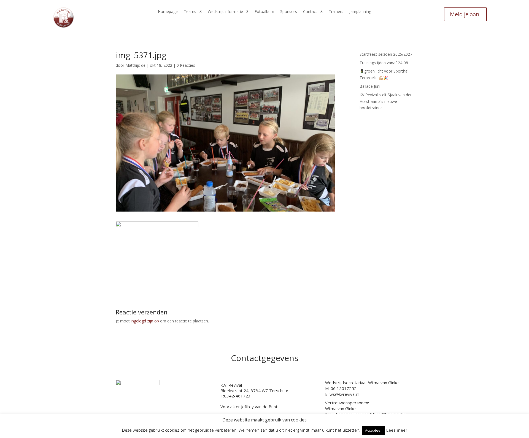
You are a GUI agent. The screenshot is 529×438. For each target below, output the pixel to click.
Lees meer (396, 430)
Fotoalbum (264, 12)
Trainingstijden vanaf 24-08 (384, 62)
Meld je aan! (465, 14)
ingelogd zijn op (145, 321)
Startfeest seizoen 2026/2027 (386, 54)
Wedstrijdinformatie (225, 12)
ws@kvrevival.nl (344, 394)
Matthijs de (135, 65)
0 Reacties (186, 65)
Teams (190, 12)
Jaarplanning (360, 12)
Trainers (336, 12)
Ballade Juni (370, 86)
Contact (310, 12)
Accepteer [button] (373, 430)
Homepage (168, 12)
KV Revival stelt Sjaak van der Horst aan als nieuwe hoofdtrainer (386, 101)
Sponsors (288, 12)
